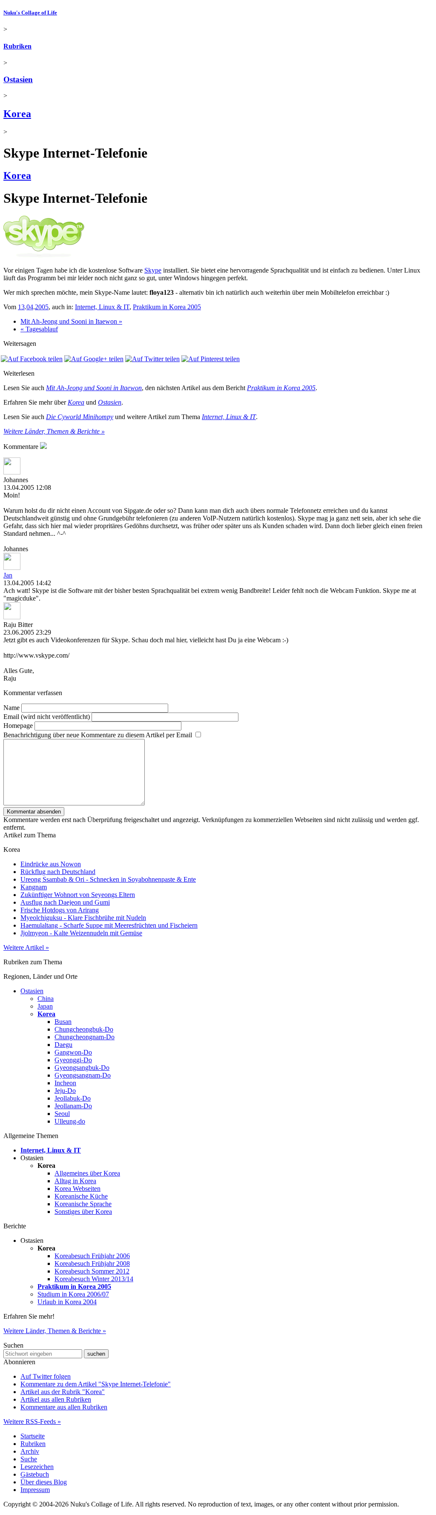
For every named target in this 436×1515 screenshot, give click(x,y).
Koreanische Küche (81, 1196)
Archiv (29, 1451)
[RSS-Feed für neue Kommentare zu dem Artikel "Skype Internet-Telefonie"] (43, 446)
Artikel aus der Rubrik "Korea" (62, 1391)
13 (21, 306)
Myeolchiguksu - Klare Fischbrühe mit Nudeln (83, 917)
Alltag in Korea (75, 1180)
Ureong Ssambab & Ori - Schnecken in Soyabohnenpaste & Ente (108, 879)
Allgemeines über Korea (87, 1173)
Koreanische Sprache (83, 1203)
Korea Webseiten (77, 1188)
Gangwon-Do (73, 1052)
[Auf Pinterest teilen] (210, 358)
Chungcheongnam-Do (84, 1037)
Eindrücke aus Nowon (50, 864)
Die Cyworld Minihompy (79, 416)
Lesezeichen (37, 1466)
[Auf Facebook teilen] (32, 358)
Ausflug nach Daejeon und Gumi (65, 902)
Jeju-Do (65, 1090)
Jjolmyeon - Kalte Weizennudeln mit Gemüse (81, 933)
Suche (28, 1459)
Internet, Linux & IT (102, 306)
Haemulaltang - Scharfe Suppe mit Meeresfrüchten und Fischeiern (109, 925)
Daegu (63, 1044)
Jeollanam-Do (73, 1106)
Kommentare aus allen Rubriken (63, 1407)
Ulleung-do (69, 1121)
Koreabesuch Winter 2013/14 (93, 1278)
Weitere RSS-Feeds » (32, 1421)
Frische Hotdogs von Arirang (59, 910)
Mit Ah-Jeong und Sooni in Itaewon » (71, 321)
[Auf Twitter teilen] (152, 358)
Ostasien (18, 79)
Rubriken (17, 46)
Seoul (62, 1113)
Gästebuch (34, 1474)
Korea (17, 113)
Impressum (35, 1489)
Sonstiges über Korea (83, 1211)
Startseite (32, 1436)
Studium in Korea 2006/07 (73, 1294)
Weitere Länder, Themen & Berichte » (54, 431)
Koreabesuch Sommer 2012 (91, 1271)
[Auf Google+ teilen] (93, 358)
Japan (45, 1006)
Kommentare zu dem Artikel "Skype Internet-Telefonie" (95, 1384)
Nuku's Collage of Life (30, 12)
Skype (152, 270)
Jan (7, 575)
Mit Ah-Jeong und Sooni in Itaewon (94, 387)
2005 (42, 306)
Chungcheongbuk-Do (83, 1029)
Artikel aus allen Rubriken (55, 1399)
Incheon (65, 1083)
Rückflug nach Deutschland (57, 871)
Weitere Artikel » (26, 947)
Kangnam (33, 887)
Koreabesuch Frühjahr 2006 (92, 1255)
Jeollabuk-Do (72, 1098)
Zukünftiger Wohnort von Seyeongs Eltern (77, 894)
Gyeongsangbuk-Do (81, 1067)
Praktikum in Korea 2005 (167, 306)
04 (29, 306)
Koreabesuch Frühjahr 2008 (92, 1263)
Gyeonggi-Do (73, 1060)
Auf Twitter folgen (45, 1376)
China (45, 998)
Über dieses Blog (43, 1482)
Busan (63, 1021)
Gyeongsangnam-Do (82, 1075)
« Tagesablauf (39, 329)
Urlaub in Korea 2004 (67, 1301)
